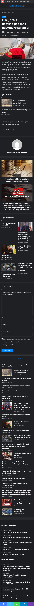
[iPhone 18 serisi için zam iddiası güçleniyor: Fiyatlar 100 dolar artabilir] (7, 502)
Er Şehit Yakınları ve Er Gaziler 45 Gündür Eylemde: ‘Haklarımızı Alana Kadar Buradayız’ (25, 267)
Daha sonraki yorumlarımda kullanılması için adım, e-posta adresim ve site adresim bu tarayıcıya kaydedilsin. (16, 342)
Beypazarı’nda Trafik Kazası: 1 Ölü (21, 510)
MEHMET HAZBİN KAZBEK (11, 32)
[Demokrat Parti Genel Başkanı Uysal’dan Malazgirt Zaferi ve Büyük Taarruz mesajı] (25, 226)
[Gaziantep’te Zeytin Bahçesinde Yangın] (7, 103)
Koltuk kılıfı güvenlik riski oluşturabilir (15, 365)
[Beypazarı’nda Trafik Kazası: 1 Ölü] (7, 511)
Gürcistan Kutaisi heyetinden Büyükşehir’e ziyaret (19, 1)
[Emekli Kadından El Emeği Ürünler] (7, 456)
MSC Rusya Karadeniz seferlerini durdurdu (16, 386)
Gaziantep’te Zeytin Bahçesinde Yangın (21, 371)
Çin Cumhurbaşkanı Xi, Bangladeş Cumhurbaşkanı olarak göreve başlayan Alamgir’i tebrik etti (16, 464)
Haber (12, 12)
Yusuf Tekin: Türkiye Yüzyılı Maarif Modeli (25, 247)
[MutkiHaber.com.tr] (17, 6)
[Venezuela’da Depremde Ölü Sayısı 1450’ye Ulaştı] (9, 267)
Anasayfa (6, 12)
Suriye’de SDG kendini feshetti (7, 256)
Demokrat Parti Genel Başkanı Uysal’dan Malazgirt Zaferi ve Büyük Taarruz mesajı (25, 236)
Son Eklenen (17, 359)
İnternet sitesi (6, 332)
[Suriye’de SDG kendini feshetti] (9, 249)
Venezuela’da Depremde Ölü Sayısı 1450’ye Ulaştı (9, 274)
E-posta (4, 324)
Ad (3, 317)
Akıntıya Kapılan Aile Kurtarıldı (9, 224)
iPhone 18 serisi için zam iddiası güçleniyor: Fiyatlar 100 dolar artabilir (23, 502)
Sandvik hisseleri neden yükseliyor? (14, 478)
